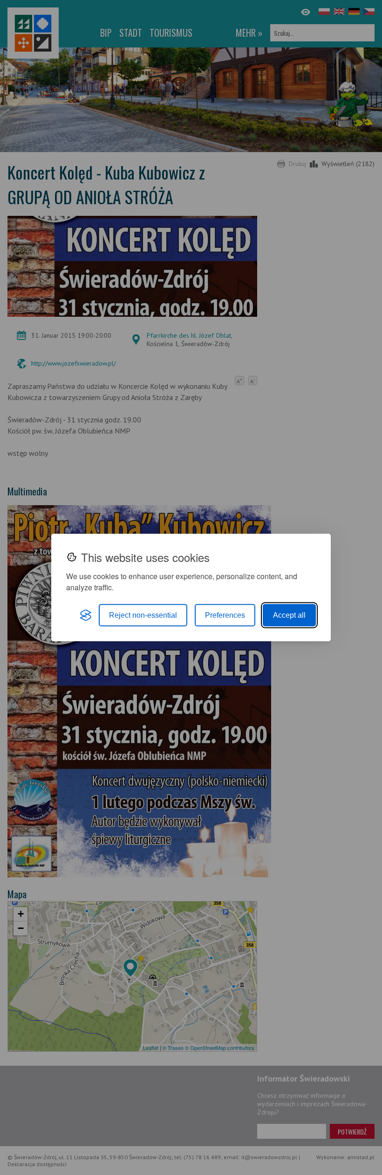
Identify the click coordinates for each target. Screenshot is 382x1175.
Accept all (289, 615)
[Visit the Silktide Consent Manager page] (85, 615)
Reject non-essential (143, 615)
